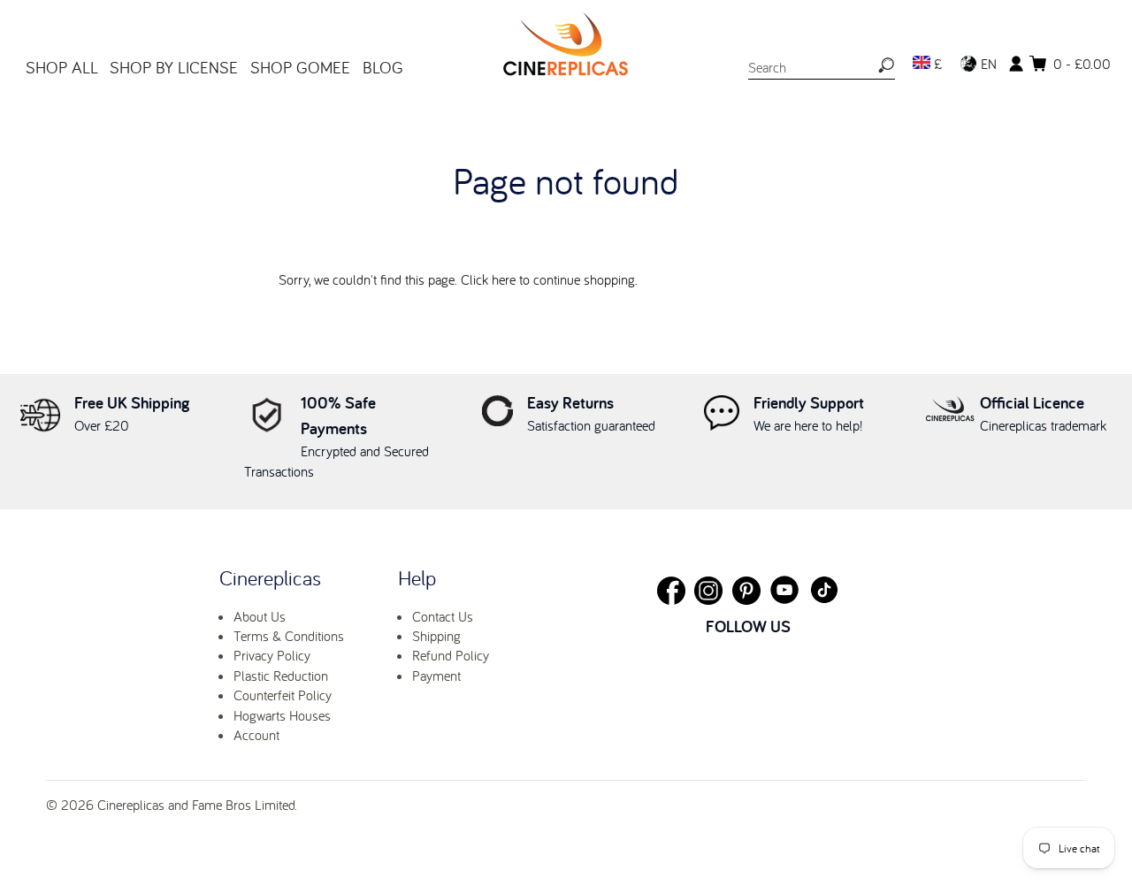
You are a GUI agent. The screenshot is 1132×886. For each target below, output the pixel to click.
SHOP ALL (62, 67)
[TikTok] (824, 590)
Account (256, 735)
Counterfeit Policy (282, 695)
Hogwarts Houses (282, 715)
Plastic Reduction (280, 675)
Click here (488, 279)
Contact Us (442, 616)
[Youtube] (784, 590)
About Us (259, 616)
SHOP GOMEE (300, 67)
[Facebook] (671, 591)
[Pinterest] (746, 591)
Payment (436, 675)
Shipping (436, 636)
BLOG (383, 67)
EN (987, 64)
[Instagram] (708, 591)
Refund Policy (450, 655)
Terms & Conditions (288, 636)
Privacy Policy (271, 655)
